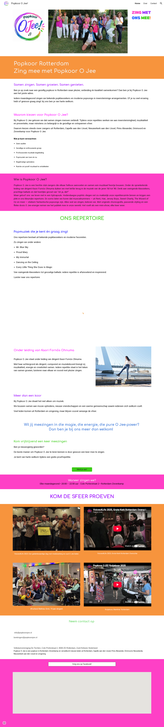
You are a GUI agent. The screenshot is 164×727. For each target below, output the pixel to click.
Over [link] (145, 3)
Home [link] (137, 3)
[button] (161, 3)
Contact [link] (153, 3)
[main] (82, 67)
